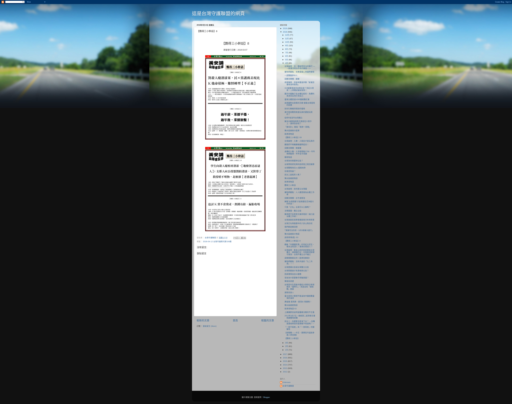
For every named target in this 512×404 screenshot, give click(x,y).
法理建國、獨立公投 (293, 211)
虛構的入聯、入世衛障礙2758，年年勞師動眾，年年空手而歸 (300, 152)
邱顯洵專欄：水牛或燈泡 (295, 198)
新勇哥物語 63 (291, 309)
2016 (285, 358)
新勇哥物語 (289, 134)
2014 (285, 365)
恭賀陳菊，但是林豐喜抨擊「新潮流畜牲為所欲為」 (299, 83)
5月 (287, 60)
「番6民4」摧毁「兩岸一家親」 (298, 127)
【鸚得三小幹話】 (292, 338)
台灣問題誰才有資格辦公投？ (297, 271)
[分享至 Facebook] (242, 238)
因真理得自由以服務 (293, 274)
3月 (287, 343)
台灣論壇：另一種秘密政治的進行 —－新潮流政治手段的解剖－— (300, 67)
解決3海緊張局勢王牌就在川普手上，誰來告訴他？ (298, 122)
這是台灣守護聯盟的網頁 (218, 13)
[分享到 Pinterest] (244, 238)
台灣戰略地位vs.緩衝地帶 (295, 168)
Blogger (266, 397)
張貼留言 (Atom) (210, 326)
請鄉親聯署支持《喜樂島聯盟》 (298, 258)
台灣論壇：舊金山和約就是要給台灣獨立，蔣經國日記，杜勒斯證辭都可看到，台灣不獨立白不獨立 (300, 252)
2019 (285, 28)
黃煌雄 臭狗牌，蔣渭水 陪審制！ (298, 302)
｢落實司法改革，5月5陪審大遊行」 (299, 230)
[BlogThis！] (237, 238)
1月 (287, 350)
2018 (285, 32)
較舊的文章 (267, 320)
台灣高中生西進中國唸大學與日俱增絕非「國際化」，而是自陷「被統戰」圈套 (299, 287)
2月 (287, 346)
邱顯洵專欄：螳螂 (292, 79)
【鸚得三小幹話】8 (293, 241)
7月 (287, 53)
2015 (285, 361)
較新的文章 (203, 320)
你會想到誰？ (290, 171)
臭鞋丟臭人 (289, 293)
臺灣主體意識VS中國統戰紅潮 (297, 99)
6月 (287, 56)
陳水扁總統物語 (291, 178)
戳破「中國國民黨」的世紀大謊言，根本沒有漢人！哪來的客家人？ (299, 245)
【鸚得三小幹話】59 (293, 137)
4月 (287, 63)
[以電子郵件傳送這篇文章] (234, 238)
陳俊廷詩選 (289, 281)
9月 (287, 46)
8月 (287, 49)
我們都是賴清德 (291, 227)
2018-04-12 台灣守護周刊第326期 (217, 242)
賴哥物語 (288, 157)
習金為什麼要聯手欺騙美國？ (297, 278)
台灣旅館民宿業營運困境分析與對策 (299, 220)
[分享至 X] (239, 238)
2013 (285, 368)
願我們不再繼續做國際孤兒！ (297, 145)
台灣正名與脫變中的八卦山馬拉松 (299, 223)
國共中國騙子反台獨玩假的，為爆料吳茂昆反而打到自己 (299, 95)
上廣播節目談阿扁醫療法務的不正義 (299, 312)
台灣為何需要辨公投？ (294, 161)
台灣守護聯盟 (288, 386)
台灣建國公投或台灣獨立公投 (297, 267)
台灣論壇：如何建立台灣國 (296, 189)
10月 (287, 42)
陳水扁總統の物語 (292, 234)
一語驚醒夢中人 (291, 75)
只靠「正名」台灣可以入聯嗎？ (298, 207)
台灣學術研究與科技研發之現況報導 (299, 164)
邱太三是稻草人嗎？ (293, 175)
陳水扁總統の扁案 (292, 131)
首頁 (235, 320)
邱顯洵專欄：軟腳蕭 (293, 148)
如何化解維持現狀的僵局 (295, 109)
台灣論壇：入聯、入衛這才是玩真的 (299, 141)
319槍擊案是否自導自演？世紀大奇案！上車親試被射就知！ (299, 89)
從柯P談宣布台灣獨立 (294, 118)
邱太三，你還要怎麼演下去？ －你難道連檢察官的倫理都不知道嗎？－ (300, 322)
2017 (285, 354)
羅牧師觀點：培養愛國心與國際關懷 (299, 72)
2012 (285, 372)
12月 (287, 35)
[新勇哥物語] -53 (291, 237)
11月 (287, 39)
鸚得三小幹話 (290, 185)
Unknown (287, 382)
